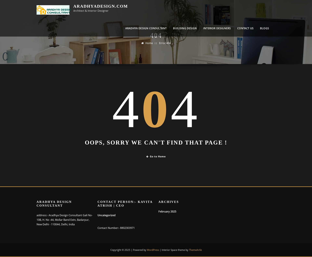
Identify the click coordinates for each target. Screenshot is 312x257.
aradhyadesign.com (100, 6)
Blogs (264, 28)
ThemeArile (195, 249)
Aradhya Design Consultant (146, 28)
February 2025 (167, 211)
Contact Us (245, 28)
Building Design (185, 28)
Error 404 (165, 43)
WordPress (153, 249)
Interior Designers (217, 28)
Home (149, 43)
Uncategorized (107, 215)
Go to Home (158, 156)
